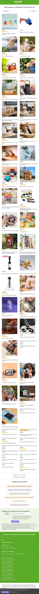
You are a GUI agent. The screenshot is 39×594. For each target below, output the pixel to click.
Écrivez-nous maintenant (20, 553)
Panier (34, 2)
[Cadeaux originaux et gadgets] (18, 1)
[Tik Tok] (10, 548)
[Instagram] (7, 547)
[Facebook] (3, 547)
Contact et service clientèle (8, 551)
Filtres (6, 11)
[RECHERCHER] (31, 2)
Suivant (23, 475)
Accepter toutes (5, 592)
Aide (3, 539)
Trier (33, 11)
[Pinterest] (14, 547)
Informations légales (6, 542)
